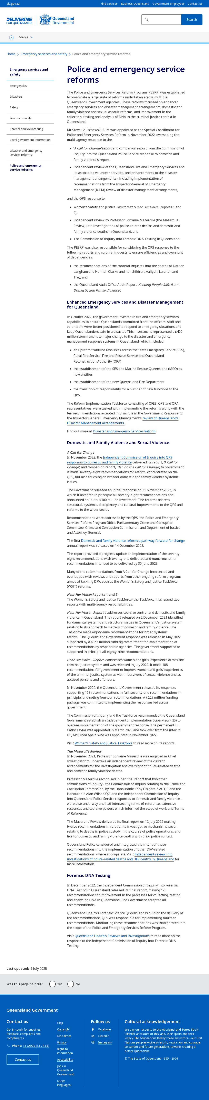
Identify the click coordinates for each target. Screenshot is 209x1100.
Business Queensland (135, 3)
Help (60, 1023)
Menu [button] (23, 37)
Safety (14, 107)
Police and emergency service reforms (26, 167)
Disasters (16, 96)
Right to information (65, 1051)
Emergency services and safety (44, 54)
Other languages (64, 1083)
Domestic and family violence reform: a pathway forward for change (133, 540)
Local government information (30, 140)
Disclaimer (64, 1036)
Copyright (63, 1029)
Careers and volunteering (26, 129)
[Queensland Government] (40, 19)
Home (11, 54)
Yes (59, 984)
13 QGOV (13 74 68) (36, 1046)
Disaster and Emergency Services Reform (124, 431)
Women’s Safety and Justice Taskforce (103, 743)
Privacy (62, 1042)
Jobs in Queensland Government (65, 1070)
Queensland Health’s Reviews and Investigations (112, 936)
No (78, 984)
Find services (109, 3)
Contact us (195, 3)
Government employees (168, 3)
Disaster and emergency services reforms (26, 153)
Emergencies (18, 86)
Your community (21, 118)
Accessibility (65, 1059)
